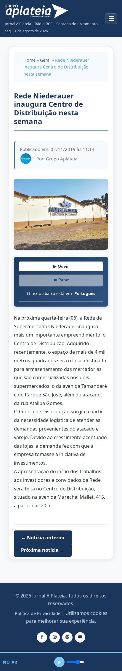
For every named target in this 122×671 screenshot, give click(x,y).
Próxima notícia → (43, 550)
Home (29, 60)
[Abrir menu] (111, 18)
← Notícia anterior (43, 537)
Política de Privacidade (37, 613)
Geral (45, 60)
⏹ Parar (61, 280)
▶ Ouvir (61, 266)
